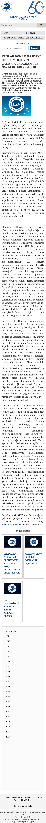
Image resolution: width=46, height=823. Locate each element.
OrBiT (28, 800)
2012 (8, 706)
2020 (8, 666)
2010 (8, 717)
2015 (8, 691)
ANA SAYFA (11, 631)
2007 (8, 732)
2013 (8, 701)
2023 (8, 651)
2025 (8, 641)
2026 (8, 636)
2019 (8, 671)
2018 (8, 676)
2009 (6, 33)
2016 (8, 686)
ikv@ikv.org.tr (27, 822)
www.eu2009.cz (9, 525)
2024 (8, 646)
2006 (8, 737)
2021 (8, 661)
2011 (7, 711)
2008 (8, 727)
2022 (8, 656)
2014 (8, 696)
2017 (8, 681)
